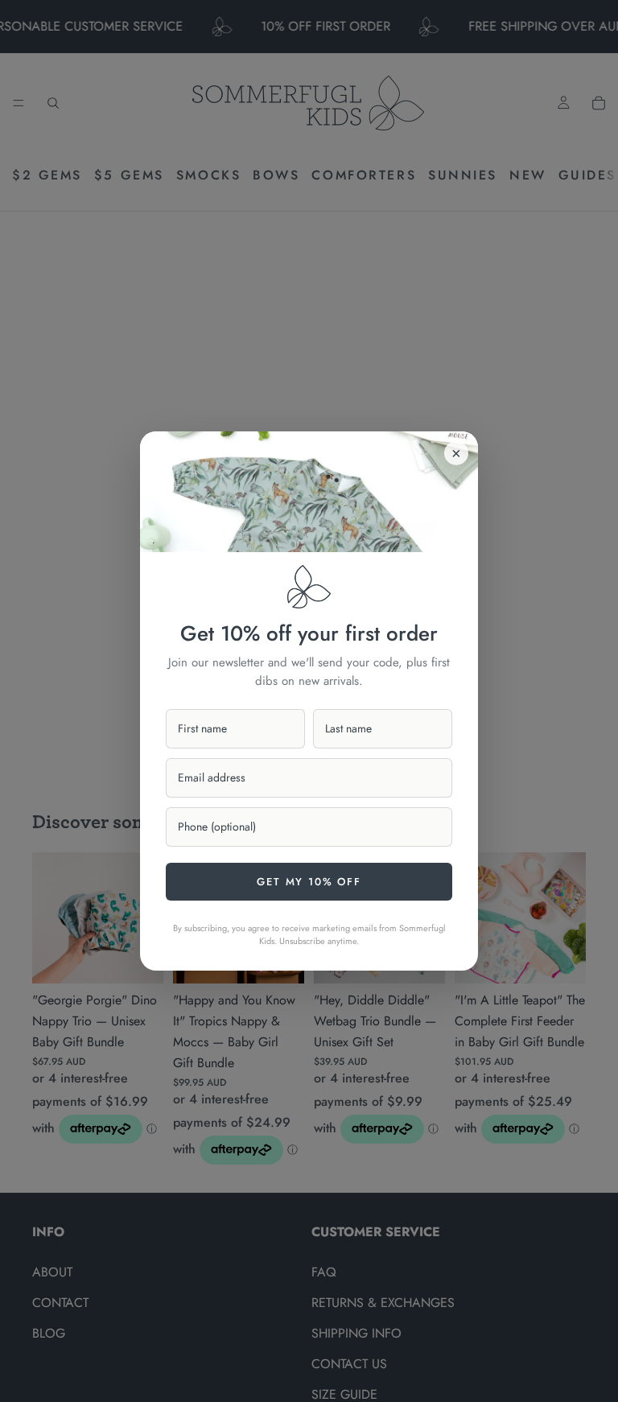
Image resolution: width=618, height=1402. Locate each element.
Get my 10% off (308, 881)
